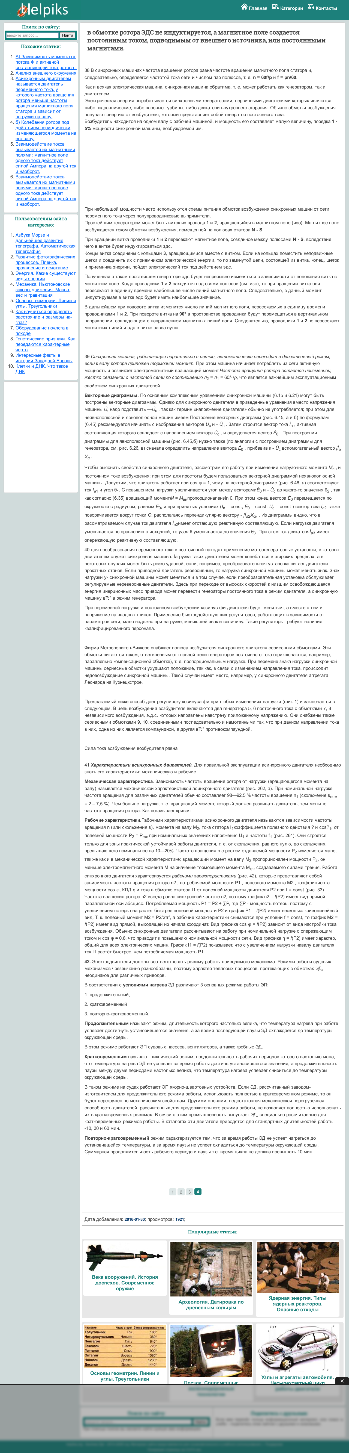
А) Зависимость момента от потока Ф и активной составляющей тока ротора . (46, 62)
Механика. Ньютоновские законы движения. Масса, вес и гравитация (43, 290)
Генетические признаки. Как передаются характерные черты (45, 344)
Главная (258, 8)
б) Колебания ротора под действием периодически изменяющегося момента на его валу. (46, 130)
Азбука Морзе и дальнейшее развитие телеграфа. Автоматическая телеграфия (46, 243)
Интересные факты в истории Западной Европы (44, 358)
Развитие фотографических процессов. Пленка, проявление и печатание (45, 262)
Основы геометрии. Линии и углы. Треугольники (46, 303)
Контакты (326, 8)
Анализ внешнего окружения (46, 73)
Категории (291, 8)
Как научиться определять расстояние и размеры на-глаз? (44, 317)
